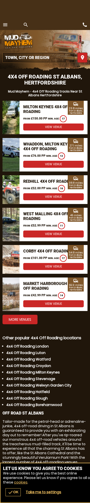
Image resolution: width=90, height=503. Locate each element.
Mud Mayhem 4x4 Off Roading (18, 41)
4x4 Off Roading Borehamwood (34, 404)
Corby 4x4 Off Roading (47, 251)
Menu (5, 25)
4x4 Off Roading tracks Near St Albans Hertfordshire (55, 93)
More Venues (20, 319)
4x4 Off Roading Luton (26, 352)
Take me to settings (43, 492)
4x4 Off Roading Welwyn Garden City (39, 385)
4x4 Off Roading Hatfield (28, 391)
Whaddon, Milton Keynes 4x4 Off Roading (49, 146)
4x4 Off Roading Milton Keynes (33, 372)
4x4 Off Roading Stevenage (30, 378)
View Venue (53, 127)
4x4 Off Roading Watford (28, 359)
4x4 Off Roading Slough (27, 398)
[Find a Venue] (38, 57)
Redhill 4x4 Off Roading (48, 181)
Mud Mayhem (18, 91)
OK (13, 492)
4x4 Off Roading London (27, 346)
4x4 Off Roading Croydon (28, 365)
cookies (21, 482)
